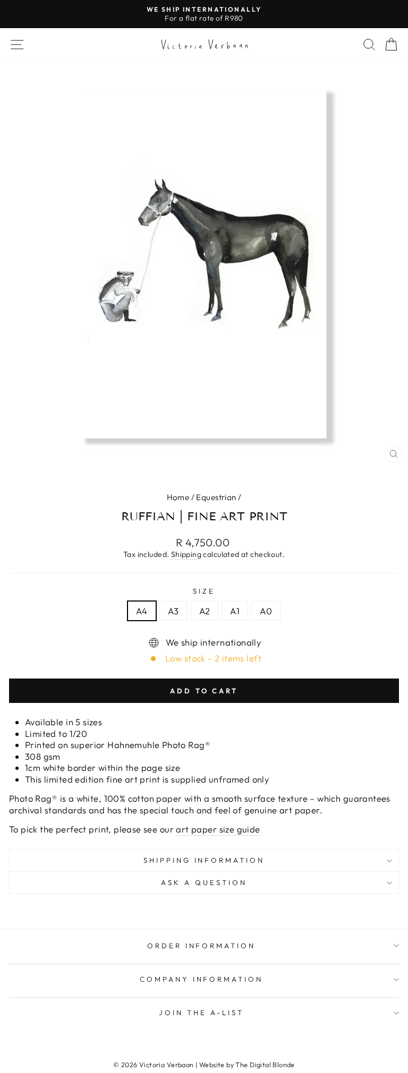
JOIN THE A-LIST (201, 1012)
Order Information (201, 945)
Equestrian (216, 497)
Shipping (186, 554)
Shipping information (204, 860)
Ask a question (204, 882)
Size (204, 591)
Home (178, 497)
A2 (204, 610)
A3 (173, 610)
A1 (235, 610)
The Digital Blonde (264, 1064)
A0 (266, 610)
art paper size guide (218, 829)
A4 (142, 610)
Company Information (202, 979)
